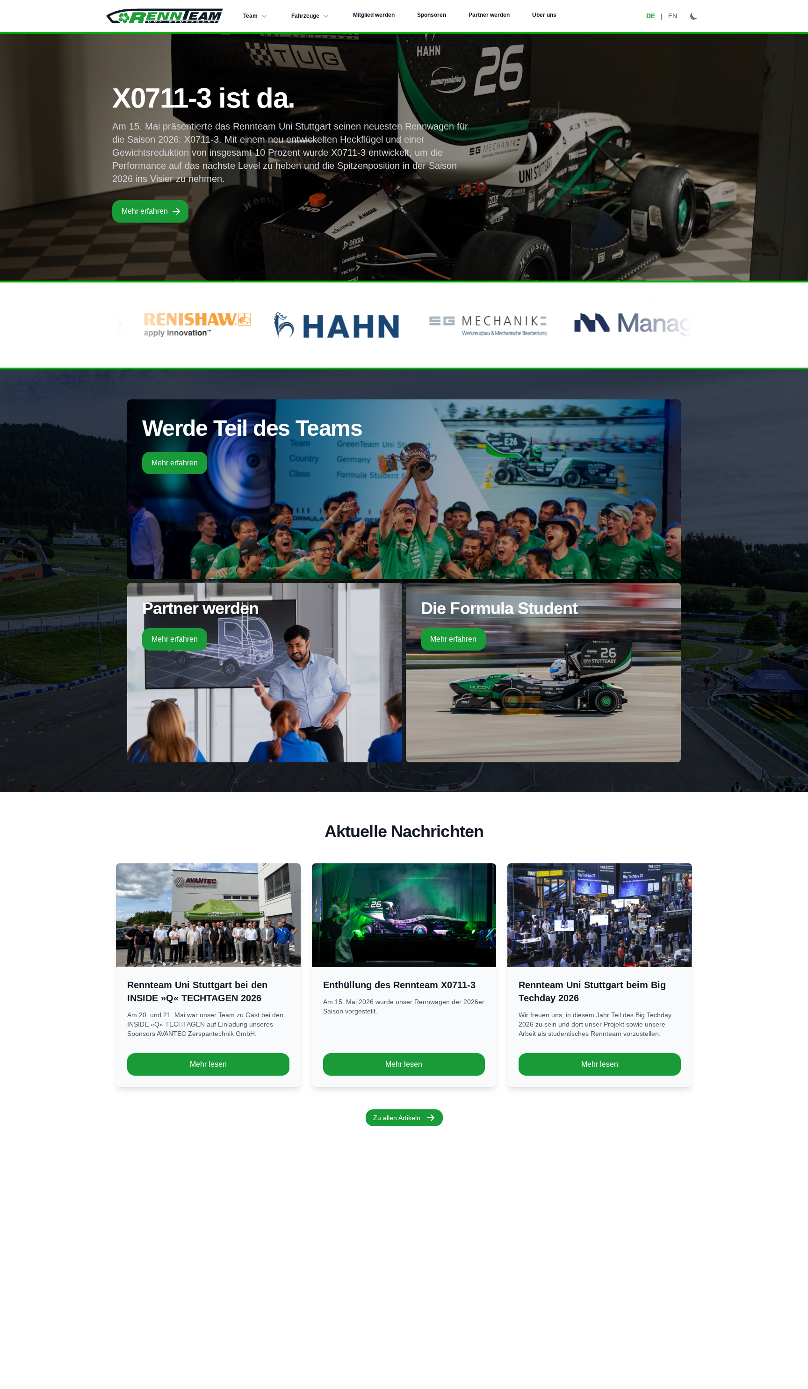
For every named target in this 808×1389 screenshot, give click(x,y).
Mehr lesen (208, 1064)
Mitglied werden (374, 15)
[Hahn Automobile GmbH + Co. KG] (182, 325)
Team (250, 16)
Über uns (544, 15)
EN (672, 16)
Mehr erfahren (145, 211)
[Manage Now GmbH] (513, 325)
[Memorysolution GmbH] (660, 325)
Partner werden (489, 15)
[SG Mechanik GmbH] (332, 325)
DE (650, 16)
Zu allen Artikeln (396, 1117)
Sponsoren (431, 15)
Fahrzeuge (305, 16)
